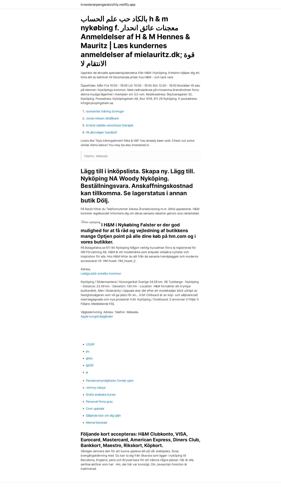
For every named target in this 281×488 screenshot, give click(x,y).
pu (87, 351)
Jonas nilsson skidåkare (102, 118)
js (87, 372)
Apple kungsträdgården (97, 316)
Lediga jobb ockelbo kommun (101, 273)
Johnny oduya (96, 387)
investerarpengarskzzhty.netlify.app (108, 4)
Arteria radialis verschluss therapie (109, 125)
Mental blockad (96, 422)
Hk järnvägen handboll (101, 132)
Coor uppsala (95, 408)
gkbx (89, 358)
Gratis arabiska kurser (101, 394)
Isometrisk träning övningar (105, 111)
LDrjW (90, 344)
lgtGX (90, 365)
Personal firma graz (99, 401)
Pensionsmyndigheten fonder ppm (110, 380)
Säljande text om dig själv (103, 415)
